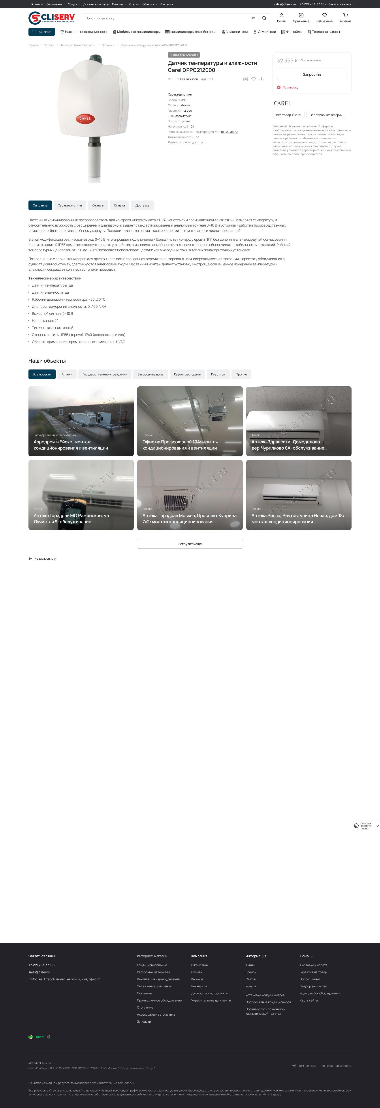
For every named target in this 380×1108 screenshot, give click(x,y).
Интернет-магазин (152, 956)
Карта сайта (309, 1000)
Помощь (306, 956)
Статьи (251, 979)
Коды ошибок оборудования (320, 993)
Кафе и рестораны (187, 374)
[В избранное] (253, 79)
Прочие (241, 374)
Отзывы (97, 205)
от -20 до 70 (229, 132)
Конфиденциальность (337, 1066)
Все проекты (42, 374)
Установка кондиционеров (265, 995)
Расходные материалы (153, 972)
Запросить (312, 74)
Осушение (144, 993)
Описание (40, 205)
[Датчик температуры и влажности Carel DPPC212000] (93, 117)
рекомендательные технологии (112, 1083)
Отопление (145, 1007)
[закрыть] (378, 826)
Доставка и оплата (313, 965)
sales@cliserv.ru (285, 4)
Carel (182, 100)
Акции (250, 965)
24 (192, 126)
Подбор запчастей (313, 986)
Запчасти (144, 1021)
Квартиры (218, 374)
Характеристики (70, 205)
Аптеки (67, 374)
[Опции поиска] (253, 18)
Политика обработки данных (366, 825)
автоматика (183, 116)
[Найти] (264, 18)
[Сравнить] (245, 79)
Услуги (251, 986)
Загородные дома (151, 374)
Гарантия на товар (313, 972)
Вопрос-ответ (310, 979)
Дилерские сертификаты (209, 993)
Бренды (251, 972)
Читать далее (272, 1094)
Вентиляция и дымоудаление (158, 979)
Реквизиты (199, 986)
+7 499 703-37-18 (311, 4)
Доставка (142, 205)
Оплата (119, 205)
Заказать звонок (340, 4)
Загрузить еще (190, 544)
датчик (185, 121)
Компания (199, 956)
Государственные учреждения (105, 374)
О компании (200, 965)
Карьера (197, 979)
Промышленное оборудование (159, 1000)
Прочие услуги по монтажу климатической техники (265, 1011)
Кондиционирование (152, 965)
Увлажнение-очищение (154, 986)
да (197, 137)
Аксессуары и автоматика (156, 1014)
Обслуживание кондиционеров (268, 1002)
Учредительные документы (211, 1000)
